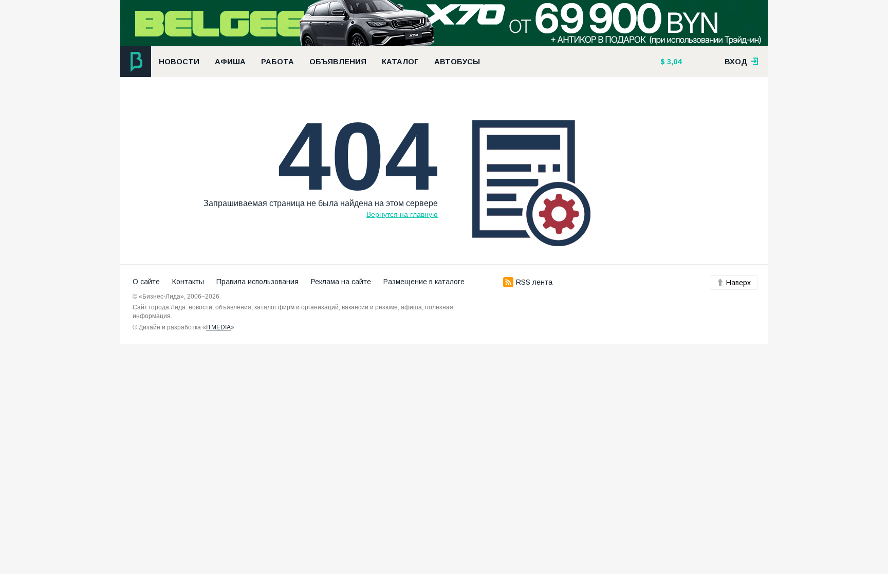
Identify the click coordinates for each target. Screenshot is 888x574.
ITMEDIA (218, 327)
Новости (179, 62)
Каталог (400, 62)
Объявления (337, 62)
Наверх (738, 283)
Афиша (230, 62)
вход (737, 62)
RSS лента (534, 282)
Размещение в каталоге (424, 281)
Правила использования (257, 281)
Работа (277, 62)
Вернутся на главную (402, 214)
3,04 (673, 62)
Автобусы (457, 62)
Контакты (188, 281)
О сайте (146, 281)
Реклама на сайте (341, 281)
